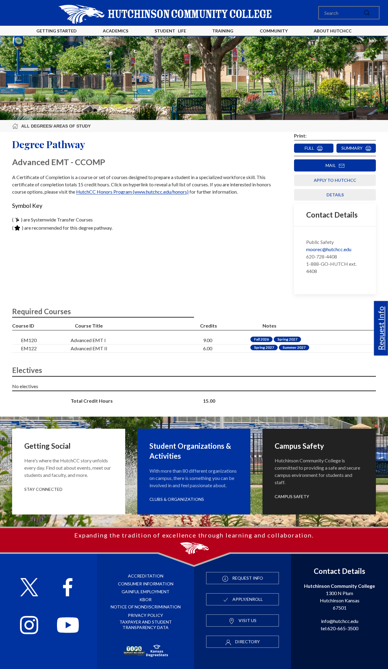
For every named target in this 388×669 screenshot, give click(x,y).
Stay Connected (43, 489)
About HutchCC (333, 30)
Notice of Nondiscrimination (146, 606)
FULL (311, 148)
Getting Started (56, 30)
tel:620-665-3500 (339, 628)
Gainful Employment (145, 591)
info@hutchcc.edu (339, 621)
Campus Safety (292, 496)
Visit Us (247, 620)
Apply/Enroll (247, 599)
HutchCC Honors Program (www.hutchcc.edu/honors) (132, 192)
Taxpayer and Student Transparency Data (145, 624)
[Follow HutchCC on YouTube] (68, 626)
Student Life (170, 30)
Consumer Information (145, 583)
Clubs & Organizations (176, 499)
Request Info (381, 328)
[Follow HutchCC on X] (29, 588)
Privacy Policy (145, 615)
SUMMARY (353, 148)
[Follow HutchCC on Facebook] (67, 588)
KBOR (145, 599)
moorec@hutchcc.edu (328, 249)
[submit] (367, 12)
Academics (115, 30)
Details (335, 194)
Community (274, 30)
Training (222, 30)
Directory (247, 641)
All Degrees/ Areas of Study (56, 126)
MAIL (332, 165)
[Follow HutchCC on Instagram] (29, 626)
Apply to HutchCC (335, 180)
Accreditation (145, 575)
